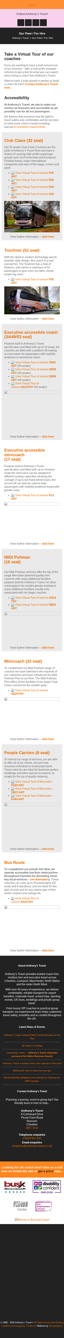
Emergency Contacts (24, 1326)
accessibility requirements (29, 126)
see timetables (39, 879)
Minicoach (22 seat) (23, 661)
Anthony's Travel (20, 38)
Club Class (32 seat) (23, 140)
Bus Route (14, 862)
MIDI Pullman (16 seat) (17, 559)
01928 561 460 (32, 1138)
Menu (32, 4)
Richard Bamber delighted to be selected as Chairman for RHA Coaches (32, 1079)
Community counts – (32, 1054)
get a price (45, 1171)
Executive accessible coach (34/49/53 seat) (31, 334)
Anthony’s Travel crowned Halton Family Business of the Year (32, 1037)
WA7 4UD (32, 1127)
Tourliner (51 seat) (21, 250)
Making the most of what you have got (32, 1070)
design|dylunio (56, 1326)
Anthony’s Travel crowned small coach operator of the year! (32, 1063)
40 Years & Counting (32, 1045)
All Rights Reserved (43, 1322)
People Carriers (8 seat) (27, 752)
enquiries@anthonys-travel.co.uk (32, 1145)
